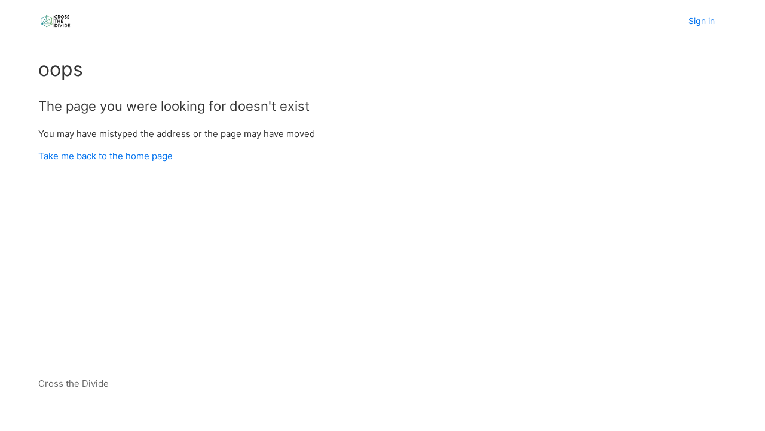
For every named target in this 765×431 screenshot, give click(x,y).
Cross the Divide (73, 383)
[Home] (56, 21)
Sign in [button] (701, 21)
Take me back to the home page (105, 156)
